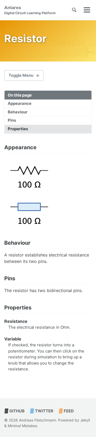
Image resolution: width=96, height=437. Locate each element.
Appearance (19, 103)
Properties (18, 128)
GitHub (17, 410)
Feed (68, 410)
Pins (12, 120)
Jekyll (85, 420)
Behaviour (17, 111)
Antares (29, 10)
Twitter (43, 410)
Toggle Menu (21, 75)
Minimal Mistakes (22, 426)
